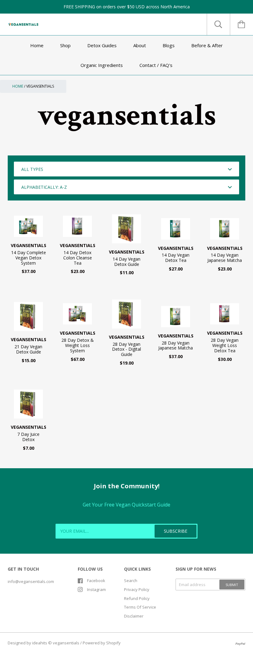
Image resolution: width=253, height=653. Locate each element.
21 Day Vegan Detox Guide (28, 349)
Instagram (96, 589)
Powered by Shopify (102, 643)
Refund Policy (137, 598)
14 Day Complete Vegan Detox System (28, 258)
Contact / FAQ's (155, 65)
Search (130, 580)
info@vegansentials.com (31, 581)
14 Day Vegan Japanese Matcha (224, 257)
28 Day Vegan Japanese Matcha (175, 345)
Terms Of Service (140, 607)
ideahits (39, 643)
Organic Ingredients (102, 65)
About (139, 45)
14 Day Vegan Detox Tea (175, 257)
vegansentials (28, 245)
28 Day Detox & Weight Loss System (77, 345)
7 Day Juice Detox (28, 436)
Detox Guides (102, 45)
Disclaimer (133, 616)
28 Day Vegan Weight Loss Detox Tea (224, 345)
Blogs (169, 45)
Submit (232, 584)
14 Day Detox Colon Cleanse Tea (77, 258)
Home (37, 45)
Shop (65, 45)
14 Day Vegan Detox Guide (126, 261)
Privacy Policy (136, 589)
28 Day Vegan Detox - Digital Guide (126, 349)
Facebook (96, 580)
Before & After (207, 45)
